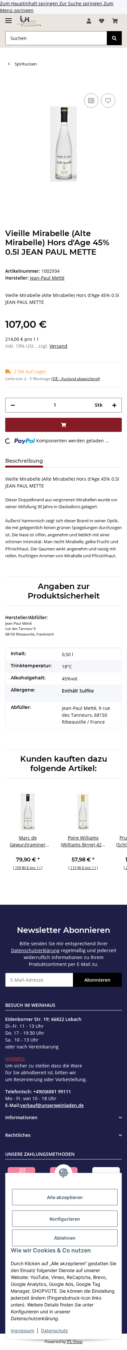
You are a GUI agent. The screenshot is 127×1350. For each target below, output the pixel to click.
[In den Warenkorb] (10, 81)
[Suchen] (114, 38)
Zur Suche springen (81, 3)
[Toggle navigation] (8, 18)
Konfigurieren (64, 1219)
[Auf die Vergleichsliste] (91, 100)
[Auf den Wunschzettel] (108, 100)
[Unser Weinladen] (29, 21)
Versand (58, 346)
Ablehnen (65, 1238)
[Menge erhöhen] (114, 405)
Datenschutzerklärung (35, 950)
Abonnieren (97, 980)
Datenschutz (54, 1330)
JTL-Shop (74, 1341)
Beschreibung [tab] (24, 461)
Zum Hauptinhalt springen (29, 3)
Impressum (22, 1330)
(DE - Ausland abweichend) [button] (75, 378)
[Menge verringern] (13, 405)
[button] (89, 21)
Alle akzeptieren (65, 1197)
